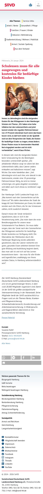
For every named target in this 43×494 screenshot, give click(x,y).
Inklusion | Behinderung (22, 35)
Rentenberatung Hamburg (12, 402)
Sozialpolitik (7, 418)
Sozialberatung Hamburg (12, 395)
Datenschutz (10, 447)
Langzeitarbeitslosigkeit (12, 428)
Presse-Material (8, 317)
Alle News (6, 343)
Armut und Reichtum (10, 421)
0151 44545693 (15, 335)
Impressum (9, 444)
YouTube (8, 467)
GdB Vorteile (7, 383)
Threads (8, 460)
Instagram (9, 457)
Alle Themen (15, 21)
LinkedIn (8, 464)
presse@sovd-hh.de (16, 338)
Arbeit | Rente (12, 25)
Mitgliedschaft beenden (15, 440)
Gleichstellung (8, 425)
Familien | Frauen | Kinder (22, 30)
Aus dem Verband (22, 49)
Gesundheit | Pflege (29, 25)
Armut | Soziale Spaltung (22, 44)
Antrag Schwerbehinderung (13, 412)
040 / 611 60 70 (15, 487)
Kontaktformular (12, 437)
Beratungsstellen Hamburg (13, 399)
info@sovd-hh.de (19, 490)
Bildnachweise (11, 450)
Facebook (9, 454)
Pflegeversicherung (10, 405)
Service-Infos (28, 21)
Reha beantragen (9, 386)
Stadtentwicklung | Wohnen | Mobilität (22, 39)
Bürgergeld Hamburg (10, 379)
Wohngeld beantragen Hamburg (15, 390)
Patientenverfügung (10, 409)
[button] (6, 358)
